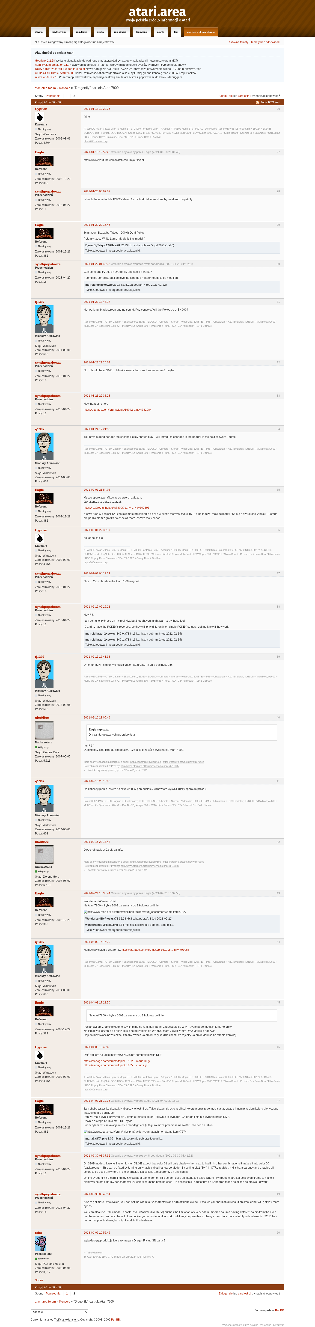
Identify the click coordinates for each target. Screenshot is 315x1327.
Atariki (160, 32)
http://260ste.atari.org (95, 141)
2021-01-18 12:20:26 (97, 108)
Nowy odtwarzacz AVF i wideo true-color (60, 69)
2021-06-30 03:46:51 (97, 1194)
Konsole (64, 88)
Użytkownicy (59, 32)
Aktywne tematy (238, 42)
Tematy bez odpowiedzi (265, 42)
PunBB (279, 1310)
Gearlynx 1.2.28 (45, 60)
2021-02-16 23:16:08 (97, 781)
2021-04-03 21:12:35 (97, 1100)
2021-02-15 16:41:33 (97, 656)
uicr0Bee (42, 717)
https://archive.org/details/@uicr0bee (183, 761)
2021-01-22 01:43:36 (97, 264)
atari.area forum (45, 88)
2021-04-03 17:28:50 (97, 1002)
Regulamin (81, 32)
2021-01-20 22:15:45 (97, 224)
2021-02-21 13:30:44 (97, 893)
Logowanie (142, 32)
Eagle (39, 152)
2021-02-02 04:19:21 (97, 573)
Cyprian (41, 109)
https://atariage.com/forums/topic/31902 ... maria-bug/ (117, 1061)
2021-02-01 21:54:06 (97, 489)
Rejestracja (120, 32)
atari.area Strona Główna (201, 32)
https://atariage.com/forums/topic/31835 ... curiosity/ (115, 1065)
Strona (39, 1280)
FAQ (176, 32)
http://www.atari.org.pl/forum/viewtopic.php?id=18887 (150, 766)
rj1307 (40, 302)
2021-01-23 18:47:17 (97, 301)
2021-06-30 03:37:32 (97, 1155)
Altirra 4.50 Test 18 (46, 77)
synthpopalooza (48, 191)
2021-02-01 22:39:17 (97, 530)
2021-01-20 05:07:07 (97, 191)
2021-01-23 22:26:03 (97, 362)
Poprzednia (53, 96)
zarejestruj (244, 96)
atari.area (157, 12)
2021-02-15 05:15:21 (97, 606)
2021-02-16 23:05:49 (97, 717)
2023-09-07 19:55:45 (97, 1232)
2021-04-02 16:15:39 (97, 942)
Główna (39, 32)
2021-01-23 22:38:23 (97, 395)
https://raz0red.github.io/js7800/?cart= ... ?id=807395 (116, 507)
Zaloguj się (226, 96)
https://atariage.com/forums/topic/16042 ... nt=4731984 (118, 409)
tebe (38, 1233)
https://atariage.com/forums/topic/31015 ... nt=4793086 (155, 949)
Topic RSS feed (270, 102)
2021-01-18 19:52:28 (97, 152)
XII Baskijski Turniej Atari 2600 (54, 73)
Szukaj (100, 32)
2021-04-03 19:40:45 (97, 1047)
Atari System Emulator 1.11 (52, 64)
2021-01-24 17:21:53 (97, 429)
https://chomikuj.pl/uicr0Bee (145, 761)
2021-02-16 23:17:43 (97, 841)
